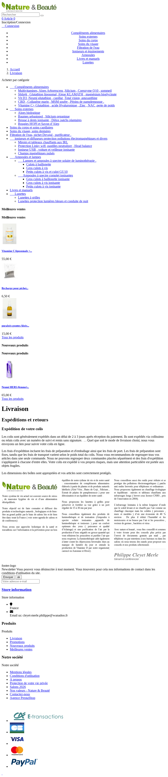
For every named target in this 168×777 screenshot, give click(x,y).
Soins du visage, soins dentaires (30, 131)
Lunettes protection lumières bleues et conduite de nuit (53, 201)
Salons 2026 (18, 687)
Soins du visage (88, 44)
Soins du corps (88, 40)
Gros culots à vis (37, 168)
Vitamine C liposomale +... (17, 250)
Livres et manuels (88, 58)
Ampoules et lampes (25, 157)
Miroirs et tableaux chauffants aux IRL (43, 142)
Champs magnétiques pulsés (36, 153)
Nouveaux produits (22, 645)
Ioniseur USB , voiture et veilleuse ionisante (46, 149)
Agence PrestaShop (22, 698)
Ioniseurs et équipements (88, 51)
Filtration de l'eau (88, 47)
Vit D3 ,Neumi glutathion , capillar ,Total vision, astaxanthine (57, 98)
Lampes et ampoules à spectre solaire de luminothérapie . (57, 160)
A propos (16, 679)
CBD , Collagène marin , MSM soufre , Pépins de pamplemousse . (61, 101)
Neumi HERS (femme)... (15, 387)
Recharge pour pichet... (15, 288)
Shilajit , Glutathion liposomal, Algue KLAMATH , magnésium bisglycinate (67, 94)
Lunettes (88, 62)
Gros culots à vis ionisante (43, 182)
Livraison (16, 638)
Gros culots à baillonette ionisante (48, 179)
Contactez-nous (20, 694)
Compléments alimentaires (88, 33)
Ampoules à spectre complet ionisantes (45, 175)
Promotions (17, 642)
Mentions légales (21, 672)
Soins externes (88, 36)
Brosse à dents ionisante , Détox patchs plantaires (50, 120)
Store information (17, 589)
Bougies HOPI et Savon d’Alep (38, 124)
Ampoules (88, 55)
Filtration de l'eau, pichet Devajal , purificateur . (40, 135)
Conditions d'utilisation (25, 675)
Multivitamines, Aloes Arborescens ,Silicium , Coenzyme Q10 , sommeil (65, 90)
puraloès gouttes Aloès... (15, 325)
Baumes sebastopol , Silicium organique (44, 116)
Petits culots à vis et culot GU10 (47, 171)
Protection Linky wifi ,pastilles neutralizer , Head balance (55, 146)
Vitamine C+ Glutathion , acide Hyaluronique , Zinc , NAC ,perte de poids (66, 105)
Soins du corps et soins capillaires (31, 127)
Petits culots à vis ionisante (43, 186)
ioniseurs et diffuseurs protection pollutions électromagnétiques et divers (58, 138)
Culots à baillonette (38, 164)
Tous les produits (13, 337)
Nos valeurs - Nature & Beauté (30, 690)
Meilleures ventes (21, 649)
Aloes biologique (29, 112)
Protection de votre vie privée (29, 683)
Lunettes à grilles (29, 197)
